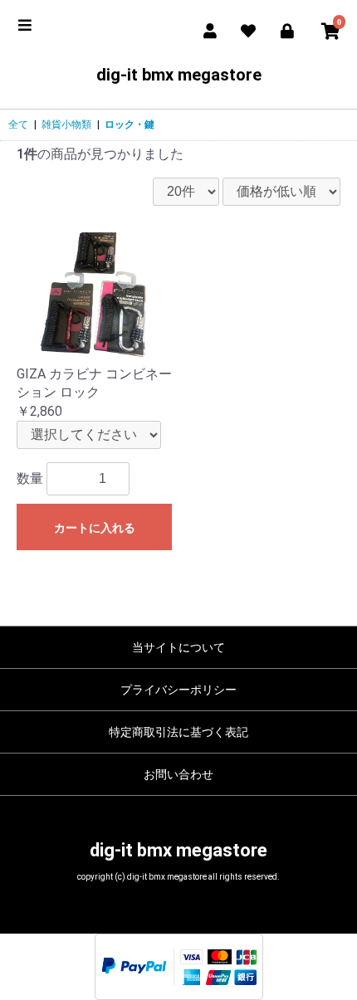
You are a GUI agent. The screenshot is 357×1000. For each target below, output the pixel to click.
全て (18, 124)
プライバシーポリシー (178, 689)
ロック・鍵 (129, 124)
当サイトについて (178, 647)
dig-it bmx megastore (179, 75)
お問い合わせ (178, 774)
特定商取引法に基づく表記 (178, 732)
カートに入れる (94, 527)
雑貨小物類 (66, 124)
